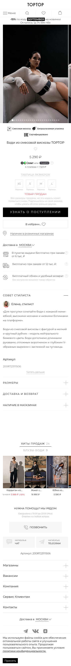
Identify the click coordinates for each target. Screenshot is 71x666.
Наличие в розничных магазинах (32, 233)
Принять (10, 660)
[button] (12, 120)
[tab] (35, 444)
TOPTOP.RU (35, 4)
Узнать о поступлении (35, 212)
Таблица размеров (35, 174)
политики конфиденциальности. (24, 651)
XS (19, 183)
